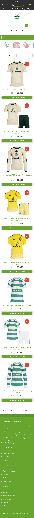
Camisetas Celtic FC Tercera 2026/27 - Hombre (17, 90)
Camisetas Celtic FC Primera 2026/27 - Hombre (17, 306)
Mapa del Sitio (7, 481)
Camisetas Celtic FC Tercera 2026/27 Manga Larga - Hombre (17, 176)
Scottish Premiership (12, 44)
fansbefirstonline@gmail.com (11, 443)
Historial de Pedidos (9, 496)
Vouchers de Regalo (9, 471)
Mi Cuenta (5, 8)
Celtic (20, 44)
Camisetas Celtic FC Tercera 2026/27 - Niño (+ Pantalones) (17, 132)
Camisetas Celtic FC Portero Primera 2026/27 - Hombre (17, 263)
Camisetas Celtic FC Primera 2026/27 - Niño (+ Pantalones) (17, 348)
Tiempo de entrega (8, 453)
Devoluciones (7, 499)
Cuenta (5, 492)
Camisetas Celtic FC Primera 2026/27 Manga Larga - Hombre (17, 392)
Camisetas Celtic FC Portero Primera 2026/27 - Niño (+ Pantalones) (17, 219)
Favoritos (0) (12, 8)
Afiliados (5, 474)
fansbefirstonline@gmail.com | (11, 5)
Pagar (29, 8)
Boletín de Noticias (8, 506)
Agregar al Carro (18, 97)
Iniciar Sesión (15, 2)
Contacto (5, 460)
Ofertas (5, 478)
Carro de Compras (22, 8)
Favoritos (5, 502)
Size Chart (6, 457)
